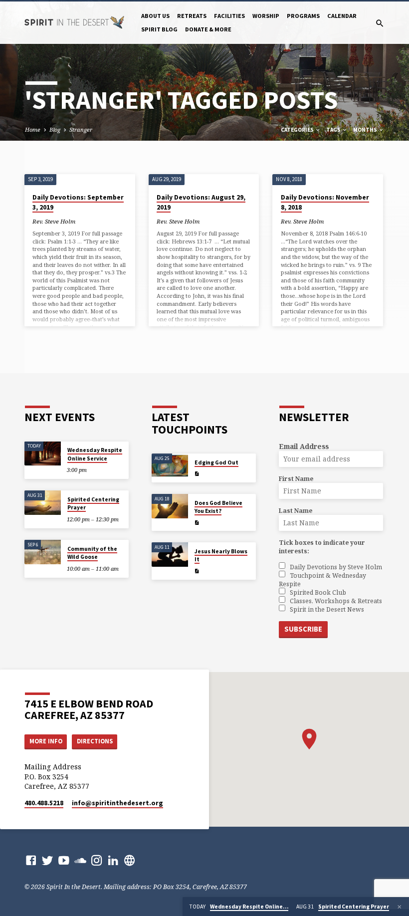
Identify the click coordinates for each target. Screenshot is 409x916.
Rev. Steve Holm (53, 221)
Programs (303, 15)
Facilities (229, 15)
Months (365, 129)
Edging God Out (216, 462)
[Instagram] (96, 860)
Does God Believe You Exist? (218, 506)
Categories (298, 129)
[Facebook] (30, 860)
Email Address (304, 446)
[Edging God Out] (170, 466)
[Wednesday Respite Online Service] (42, 454)
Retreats (191, 15)
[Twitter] (47, 860)
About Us (155, 15)
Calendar (342, 15)
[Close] (400, 907)
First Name (296, 478)
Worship (265, 15)
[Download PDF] (197, 473)
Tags (334, 129)
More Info (45, 741)
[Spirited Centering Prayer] (42, 502)
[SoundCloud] (80, 860)
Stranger (80, 129)
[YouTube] (63, 860)
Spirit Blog (159, 29)
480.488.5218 (43, 803)
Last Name (295, 510)
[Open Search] (380, 23)
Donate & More (208, 29)
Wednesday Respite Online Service (94, 454)
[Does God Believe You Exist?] (170, 506)
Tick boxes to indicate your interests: (322, 546)
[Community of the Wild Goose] (42, 552)
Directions (95, 741)
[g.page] (129, 860)
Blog (54, 129)
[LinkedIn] (113, 860)
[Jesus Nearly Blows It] (170, 554)
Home (32, 129)
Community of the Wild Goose (92, 552)
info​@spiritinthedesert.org (117, 803)
